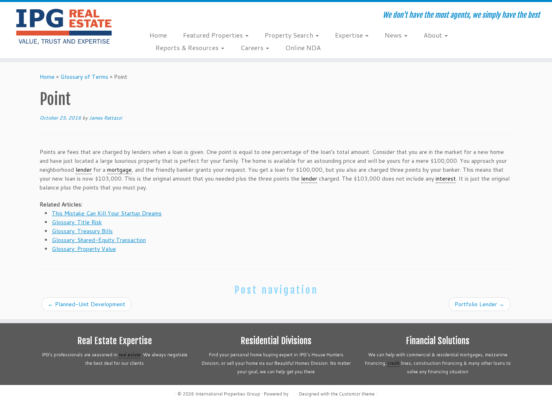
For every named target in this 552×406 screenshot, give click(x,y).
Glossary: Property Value (84, 249)
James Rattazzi (105, 117)
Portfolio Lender (479, 304)
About (433, 35)
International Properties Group (227, 394)
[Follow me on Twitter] (165, 16)
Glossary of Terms (84, 77)
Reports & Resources (188, 47)
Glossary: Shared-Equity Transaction (99, 240)
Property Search (290, 35)
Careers (252, 47)
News (394, 35)
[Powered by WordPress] (292, 392)
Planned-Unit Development (86, 304)
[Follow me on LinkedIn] (198, 16)
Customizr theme (357, 394)
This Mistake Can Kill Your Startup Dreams (107, 213)
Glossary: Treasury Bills (82, 231)
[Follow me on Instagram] (187, 16)
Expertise (349, 35)
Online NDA (303, 47)
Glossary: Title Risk (77, 222)
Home (158, 35)
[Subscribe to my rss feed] (155, 16)
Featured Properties (213, 35)
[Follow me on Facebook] (176, 16)
